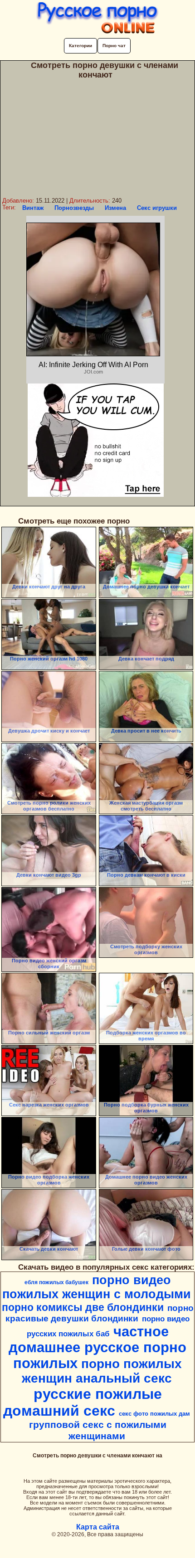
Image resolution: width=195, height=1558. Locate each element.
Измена (115, 207)
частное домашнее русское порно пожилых (97, 1347)
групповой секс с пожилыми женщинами (97, 1430)
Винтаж (33, 207)
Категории (80, 45)
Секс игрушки (157, 207)
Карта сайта (97, 1527)
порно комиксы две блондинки (83, 1307)
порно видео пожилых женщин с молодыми (96, 1287)
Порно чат (114, 45)
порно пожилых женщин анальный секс (102, 1371)
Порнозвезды (74, 207)
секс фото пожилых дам (154, 1413)
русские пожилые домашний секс (82, 1402)
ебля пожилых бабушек (56, 1282)
